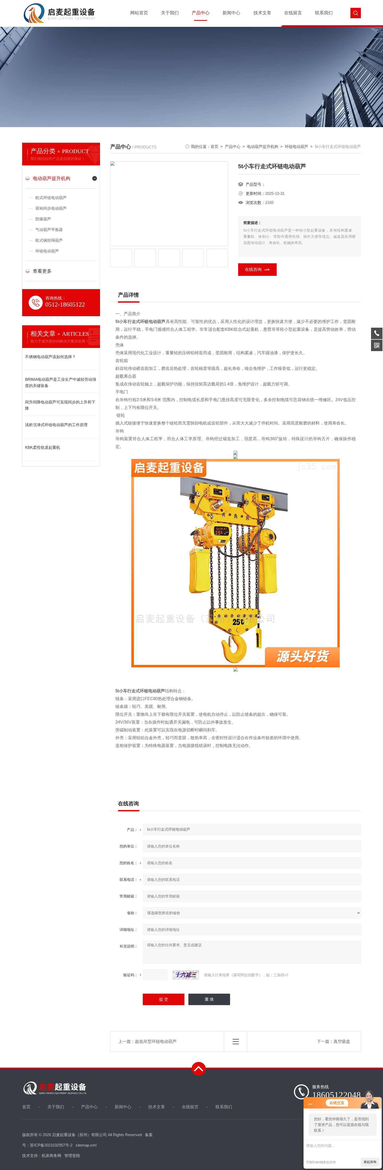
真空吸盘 (341, 1041)
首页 (214, 146)
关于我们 (170, 12)
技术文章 (262, 12)
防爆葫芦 (43, 219)
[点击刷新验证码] (186, 974)
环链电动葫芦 (47, 251)
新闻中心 (231, 12)
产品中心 (200, 12)
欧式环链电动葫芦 (51, 197)
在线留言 (293, 12)
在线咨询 (253, 269)
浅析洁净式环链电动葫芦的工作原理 (56, 424)
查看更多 (42, 271)
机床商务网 (51, 1155)
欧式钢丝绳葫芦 (49, 240)
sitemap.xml (86, 1145)
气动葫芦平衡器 (49, 229)
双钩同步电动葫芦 (51, 208)
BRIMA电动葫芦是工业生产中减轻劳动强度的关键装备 (60, 382)
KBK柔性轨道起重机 (42, 447)
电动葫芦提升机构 (51, 178)
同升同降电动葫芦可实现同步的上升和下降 (60, 405)
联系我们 (324, 12)
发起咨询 (370, 1162)
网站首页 (139, 12)
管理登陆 (72, 1155)
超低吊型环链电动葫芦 (156, 1041)
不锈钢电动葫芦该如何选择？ (50, 356)
